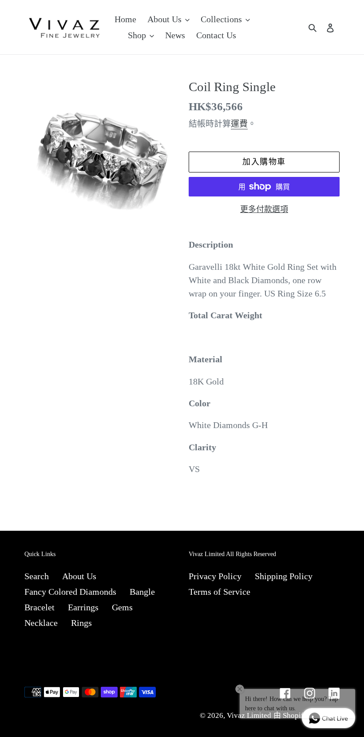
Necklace (41, 623)
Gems (122, 607)
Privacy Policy (215, 576)
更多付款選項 (264, 209)
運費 (239, 123)
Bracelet (39, 607)
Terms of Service (219, 592)
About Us (79, 576)
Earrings (83, 607)
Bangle (142, 592)
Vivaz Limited (249, 715)
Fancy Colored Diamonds (70, 592)
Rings (81, 623)
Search (36, 576)
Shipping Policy (284, 576)
